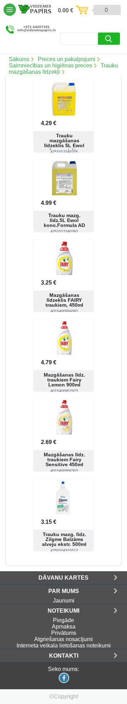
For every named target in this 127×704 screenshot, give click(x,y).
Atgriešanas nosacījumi (63, 639)
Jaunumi (63, 601)
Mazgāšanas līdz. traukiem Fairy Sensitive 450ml (64, 459)
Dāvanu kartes (63, 578)
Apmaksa (63, 627)
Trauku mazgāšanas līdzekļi (63, 69)
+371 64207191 (36, 27)
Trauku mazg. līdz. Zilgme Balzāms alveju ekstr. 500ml (64, 539)
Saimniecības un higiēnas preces (50, 66)
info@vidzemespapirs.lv (36, 30)
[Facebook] (63, 682)
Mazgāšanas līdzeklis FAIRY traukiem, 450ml (64, 300)
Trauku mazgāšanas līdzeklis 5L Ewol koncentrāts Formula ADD (64, 145)
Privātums (63, 633)
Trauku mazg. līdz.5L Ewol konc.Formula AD (64, 220)
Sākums (19, 59)
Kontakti (63, 656)
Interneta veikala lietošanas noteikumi (64, 645)
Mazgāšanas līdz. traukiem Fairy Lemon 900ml (64, 379)
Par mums (63, 591)
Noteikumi (63, 611)
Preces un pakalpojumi (66, 59)
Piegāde (63, 620)
